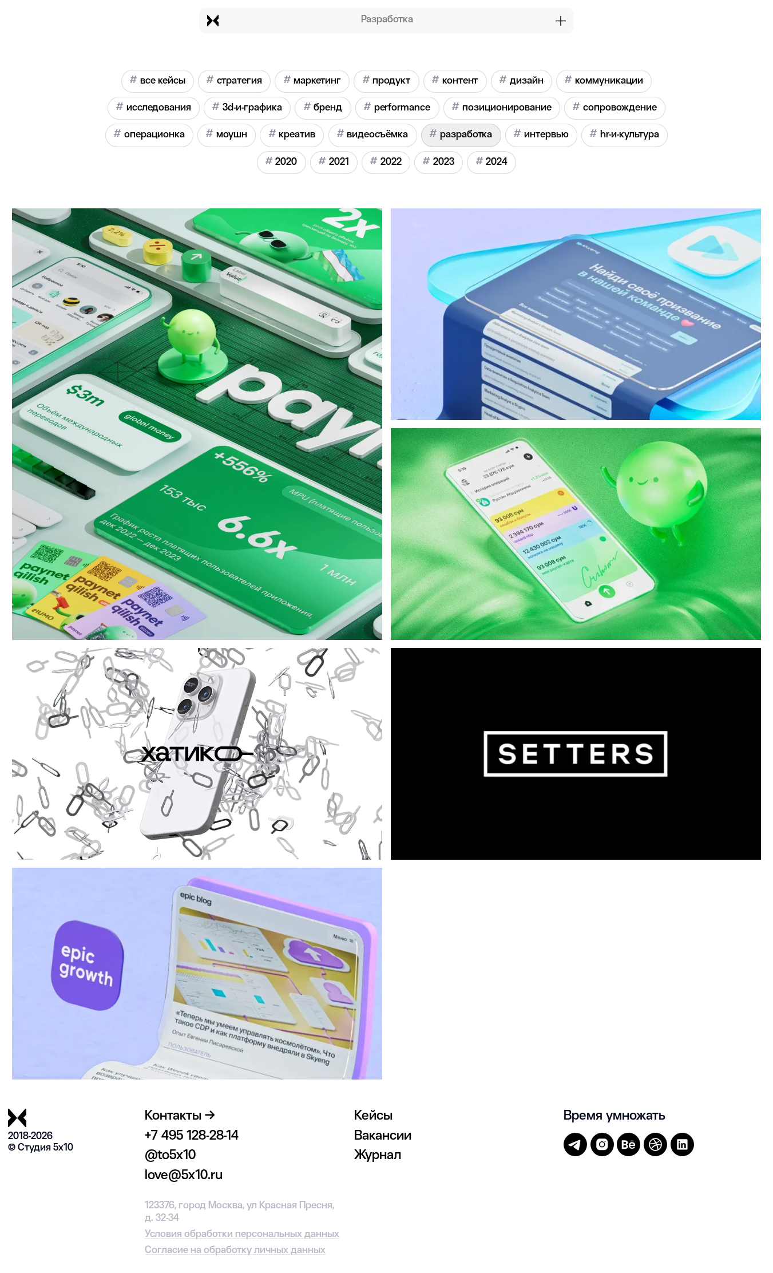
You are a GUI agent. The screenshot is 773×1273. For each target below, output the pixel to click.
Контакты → (180, 1116)
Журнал (377, 1155)
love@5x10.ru (184, 1175)
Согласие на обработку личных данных (235, 1250)
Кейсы (373, 1116)
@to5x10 (170, 1155)
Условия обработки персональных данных (242, 1234)
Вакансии (382, 1136)
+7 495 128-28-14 (192, 1136)
